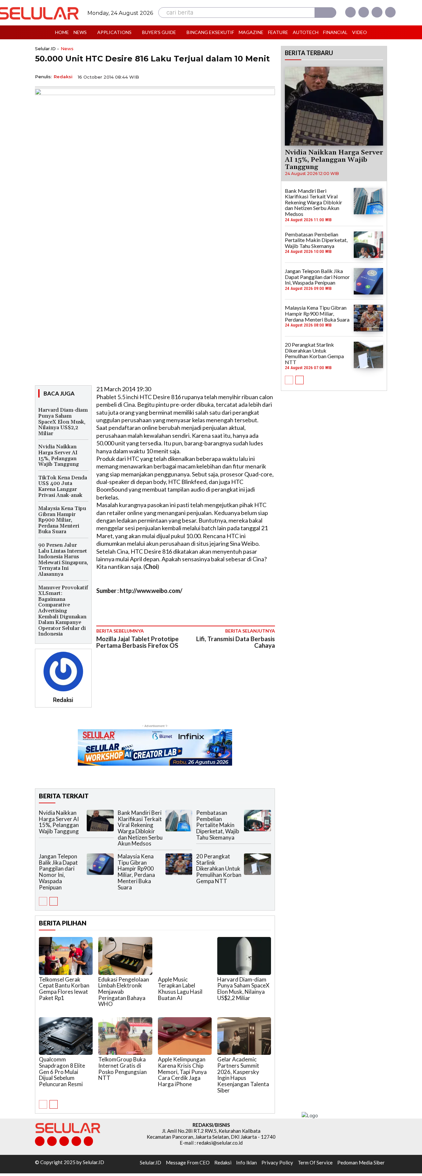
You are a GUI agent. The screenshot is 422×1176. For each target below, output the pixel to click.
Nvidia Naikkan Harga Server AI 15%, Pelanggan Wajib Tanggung (58, 455)
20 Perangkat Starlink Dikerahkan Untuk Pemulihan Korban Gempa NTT (218, 868)
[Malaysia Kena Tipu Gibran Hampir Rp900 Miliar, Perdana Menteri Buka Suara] (179, 864)
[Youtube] (390, 12)
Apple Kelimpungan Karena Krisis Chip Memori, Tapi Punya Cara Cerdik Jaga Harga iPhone (182, 1072)
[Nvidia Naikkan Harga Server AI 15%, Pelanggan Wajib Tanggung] (100, 820)
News (67, 49)
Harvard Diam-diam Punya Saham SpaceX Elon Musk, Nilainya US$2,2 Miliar (63, 421)
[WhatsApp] (237, 76)
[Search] (325, 12)
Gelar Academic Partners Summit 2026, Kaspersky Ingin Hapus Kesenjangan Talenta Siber (243, 1074)
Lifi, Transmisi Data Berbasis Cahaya (235, 642)
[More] (268, 76)
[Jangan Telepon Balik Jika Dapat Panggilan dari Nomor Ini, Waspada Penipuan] (100, 864)
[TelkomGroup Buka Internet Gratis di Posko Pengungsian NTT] (125, 1036)
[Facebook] (350, 12)
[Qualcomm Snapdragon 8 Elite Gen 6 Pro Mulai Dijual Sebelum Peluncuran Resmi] (66, 1036)
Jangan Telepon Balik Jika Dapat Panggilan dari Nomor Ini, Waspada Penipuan (58, 871)
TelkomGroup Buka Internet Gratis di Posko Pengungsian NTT (122, 1068)
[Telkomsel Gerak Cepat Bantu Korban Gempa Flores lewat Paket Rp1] (66, 956)
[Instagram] (363, 12)
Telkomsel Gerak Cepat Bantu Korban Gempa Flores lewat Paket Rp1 (64, 988)
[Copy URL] (252, 76)
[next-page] (53, 901)
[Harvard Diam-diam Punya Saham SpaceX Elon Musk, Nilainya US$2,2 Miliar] (244, 956)
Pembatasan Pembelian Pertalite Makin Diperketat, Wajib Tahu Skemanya (217, 825)
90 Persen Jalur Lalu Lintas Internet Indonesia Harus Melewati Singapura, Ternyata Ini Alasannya (63, 559)
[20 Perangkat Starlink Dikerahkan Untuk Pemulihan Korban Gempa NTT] (257, 864)
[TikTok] (64, 1141)
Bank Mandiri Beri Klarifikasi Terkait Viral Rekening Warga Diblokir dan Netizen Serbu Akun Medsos (140, 828)
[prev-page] (43, 901)
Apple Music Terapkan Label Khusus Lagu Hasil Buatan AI (180, 988)
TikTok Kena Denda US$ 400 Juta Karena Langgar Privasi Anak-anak (62, 486)
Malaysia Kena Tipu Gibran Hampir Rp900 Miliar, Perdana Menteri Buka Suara (62, 520)
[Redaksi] (63, 671)
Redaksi (63, 76)
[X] (377, 12)
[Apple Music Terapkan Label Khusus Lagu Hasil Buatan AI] (185, 956)
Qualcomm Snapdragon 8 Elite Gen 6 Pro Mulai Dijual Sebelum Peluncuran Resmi (62, 1072)
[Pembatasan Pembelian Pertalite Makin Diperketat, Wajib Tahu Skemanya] (257, 820)
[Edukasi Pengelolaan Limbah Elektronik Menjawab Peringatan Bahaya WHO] (125, 956)
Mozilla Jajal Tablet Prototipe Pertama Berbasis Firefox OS (137, 642)
